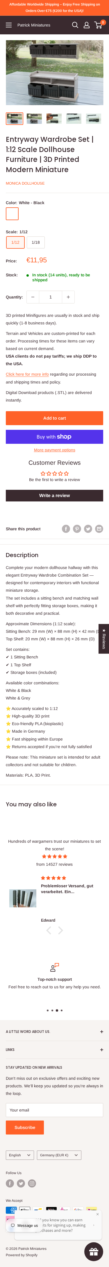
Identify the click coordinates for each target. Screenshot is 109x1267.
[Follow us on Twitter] (21, 1183)
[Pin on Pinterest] (77, 529)
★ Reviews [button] (104, 638)
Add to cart (54, 418)
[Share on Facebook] (66, 529)
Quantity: (14, 297)
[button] (50, 930)
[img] (54, 856)
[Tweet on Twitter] (88, 529)
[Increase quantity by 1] (68, 297)
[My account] (87, 25)
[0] (98, 25)
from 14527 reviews (54, 864)
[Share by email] (99, 529)
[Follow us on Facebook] (10, 1183)
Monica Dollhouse (25, 183)
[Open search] (75, 25)
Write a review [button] (54, 495)
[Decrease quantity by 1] (33, 297)
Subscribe (25, 1127)
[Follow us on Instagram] (32, 1183)
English (15, 1155)
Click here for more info (27, 374)
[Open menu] (9, 25)
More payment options (54, 450)
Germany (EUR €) (54, 1155)
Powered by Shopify (21, 1255)
